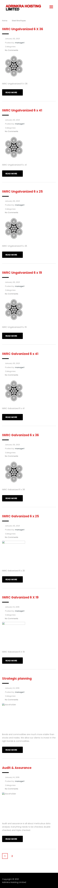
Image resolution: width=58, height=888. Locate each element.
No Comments (11, 50)
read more (11, 92)
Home (4, 20)
